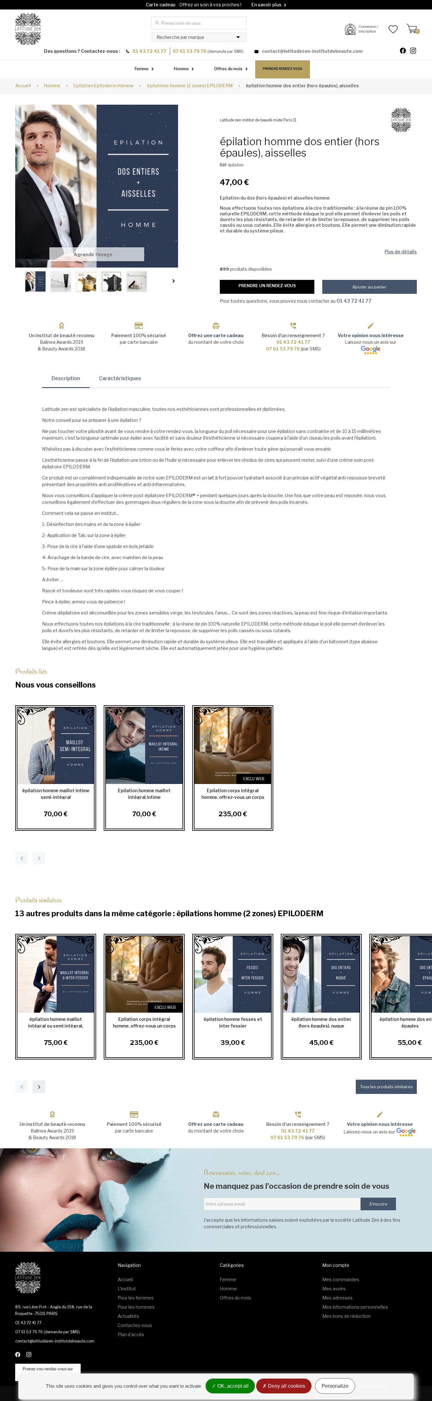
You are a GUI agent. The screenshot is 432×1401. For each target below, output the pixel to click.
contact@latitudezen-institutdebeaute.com (312, 51)
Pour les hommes (136, 1307)
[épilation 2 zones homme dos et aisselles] (35, 281)
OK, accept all (232, 1386)
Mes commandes (340, 1279)
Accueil (23, 85)
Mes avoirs (334, 1288)
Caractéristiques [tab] (120, 378)
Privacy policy (372, 1386)
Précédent (18, 281)
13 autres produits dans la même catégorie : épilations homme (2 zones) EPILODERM (169, 906)
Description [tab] (66, 378)
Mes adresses (337, 1297)
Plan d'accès (131, 1334)
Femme (142, 68)
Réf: (223, 165)
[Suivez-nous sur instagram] (415, 51)
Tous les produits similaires (386, 1086)
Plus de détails (401, 251)
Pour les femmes (136, 1297)
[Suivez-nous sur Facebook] (405, 51)
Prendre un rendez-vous (267, 285)
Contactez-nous (135, 1325)
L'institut (127, 1288)
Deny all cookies (286, 1386)
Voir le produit (53, 746)
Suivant (175, 281)
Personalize (335, 1386)
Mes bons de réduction (346, 1316)
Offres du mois (228, 68)
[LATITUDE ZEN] (28, 29)
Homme (181, 68)
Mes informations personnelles (355, 1307)
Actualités (128, 1316)
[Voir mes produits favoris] (388, 29)
